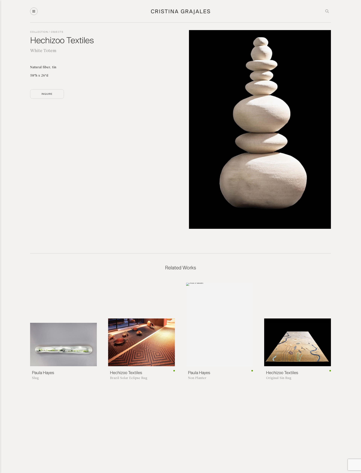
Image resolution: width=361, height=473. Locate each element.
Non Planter (197, 378)
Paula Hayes (43, 373)
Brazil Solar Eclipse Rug (128, 378)
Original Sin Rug (278, 378)
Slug (35, 378)
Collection (39, 32)
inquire (47, 94)
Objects (57, 32)
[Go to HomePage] (180, 13)
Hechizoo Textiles (62, 40)
